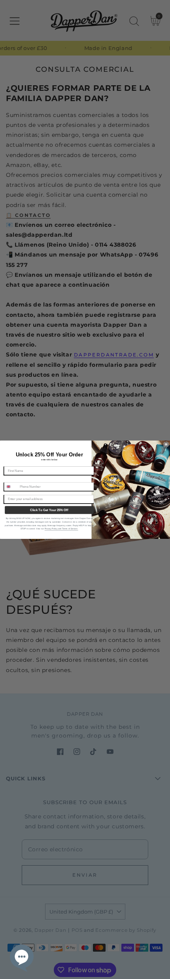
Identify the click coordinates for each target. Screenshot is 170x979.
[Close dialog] (166, 444)
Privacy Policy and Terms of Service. (61, 528)
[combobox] (10, 486)
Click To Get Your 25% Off (49, 510)
